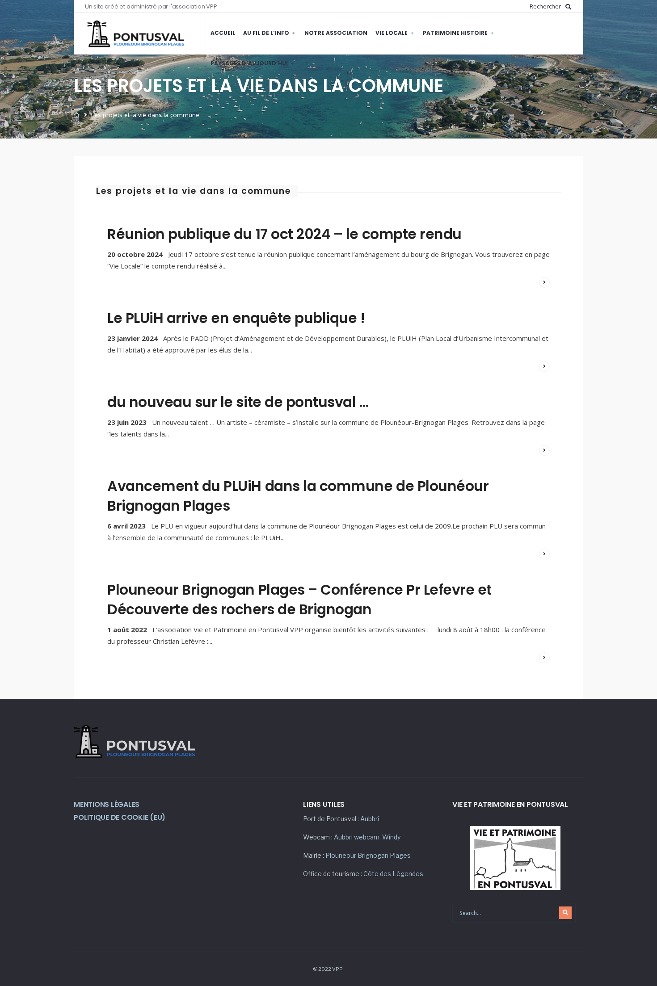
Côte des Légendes (393, 873)
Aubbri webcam (356, 837)
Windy (391, 837)
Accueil (223, 33)
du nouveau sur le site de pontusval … (238, 402)
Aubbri (369, 818)
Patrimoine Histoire (455, 33)
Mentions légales (106, 804)
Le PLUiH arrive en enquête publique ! (236, 318)
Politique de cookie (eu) (119, 817)
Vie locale (391, 33)
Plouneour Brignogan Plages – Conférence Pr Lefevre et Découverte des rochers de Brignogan (299, 599)
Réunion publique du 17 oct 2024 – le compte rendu (284, 234)
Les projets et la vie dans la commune (193, 191)
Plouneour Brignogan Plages (368, 855)
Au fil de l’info (266, 33)
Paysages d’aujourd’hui (249, 63)
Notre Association (335, 33)
